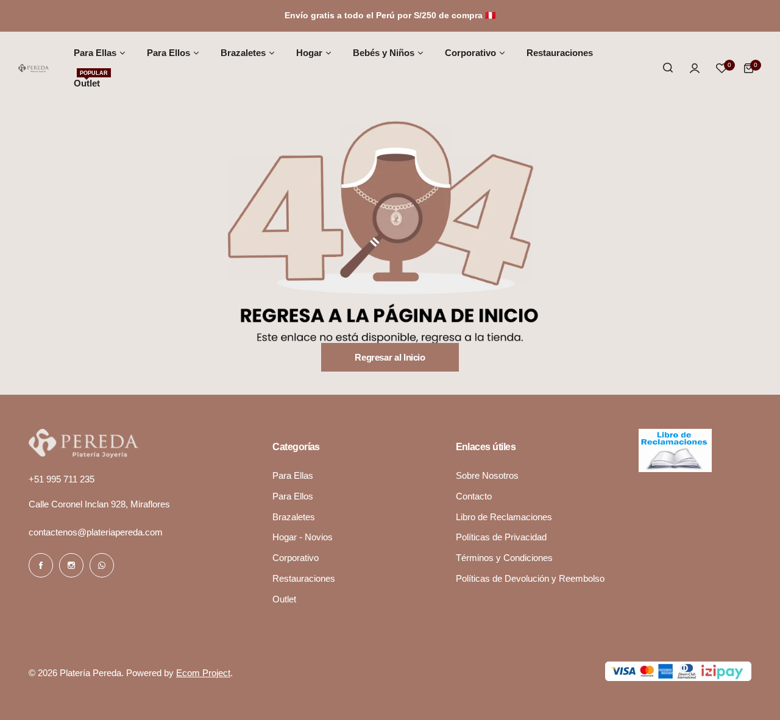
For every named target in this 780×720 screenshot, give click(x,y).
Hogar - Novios (302, 537)
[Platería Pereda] (33, 68)
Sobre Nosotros (487, 475)
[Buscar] (667, 68)
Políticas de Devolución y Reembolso (530, 578)
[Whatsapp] (102, 565)
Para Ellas (292, 475)
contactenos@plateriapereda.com (96, 532)
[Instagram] (71, 565)
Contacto (474, 496)
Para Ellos (292, 496)
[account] (694, 68)
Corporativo (295, 557)
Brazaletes (293, 517)
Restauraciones (303, 578)
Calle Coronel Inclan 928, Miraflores (99, 504)
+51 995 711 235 (61, 479)
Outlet (284, 599)
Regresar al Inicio (390, 357)
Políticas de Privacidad (501, 537)
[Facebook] (41, 565)
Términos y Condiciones (504, 557)
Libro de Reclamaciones (504, 517)
